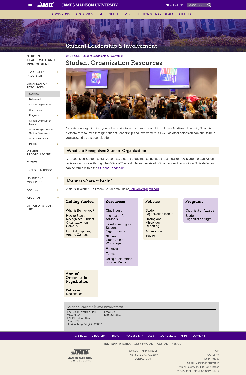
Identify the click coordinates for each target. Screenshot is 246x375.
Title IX (150, 236)
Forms (110, 253)
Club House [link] (35, 110)
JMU (68, 56)
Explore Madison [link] (40, 170)
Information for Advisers (115, 217)
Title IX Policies (211, 359)
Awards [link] (32, 189)
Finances (112, 248)
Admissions (61, 14)
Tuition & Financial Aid (155, 14)
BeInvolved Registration (74, 292)
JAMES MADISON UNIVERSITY (202, 371)
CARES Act (213, 354)
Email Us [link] (109, 311)
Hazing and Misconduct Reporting (153, 222)
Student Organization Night (198, 217)
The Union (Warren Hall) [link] (81, 311)
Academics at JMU (144, 344)
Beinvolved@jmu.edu (144, 189)
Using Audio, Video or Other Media (119, 260)
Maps (184, 335)
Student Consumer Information (203, 363)
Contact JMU (143, 359)
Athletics (186, 14)
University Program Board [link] (39, 152)
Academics (84, 14)
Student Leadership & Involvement (103, 56)
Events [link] (32, 162)
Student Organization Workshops (114, 240)
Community (200, 335)
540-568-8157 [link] (112, 314)
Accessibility (134, 335)
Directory (99, 335)
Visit (128, 14)
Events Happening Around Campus (78, 233)
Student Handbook (111, 168)
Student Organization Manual (160, 212)
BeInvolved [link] (35, 99)
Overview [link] (34, 94)
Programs (34, 115)
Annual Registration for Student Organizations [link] (41, 131)
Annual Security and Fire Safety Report (199, 367)
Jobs (151, 335)
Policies (33, 144)
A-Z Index (81, 335)
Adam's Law (154, 231)
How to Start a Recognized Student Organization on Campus (80, 221)
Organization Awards (200, 210)
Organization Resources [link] (37, 85)
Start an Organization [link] (40, 104)
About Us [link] (34, 197)
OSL (77, 56)
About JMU (163, 344)
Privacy (116, 335)
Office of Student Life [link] (41, 207)
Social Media (167, 335)
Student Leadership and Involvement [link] (41, 60)
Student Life (109, 14)
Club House (114, 210)
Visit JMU (176, 344)
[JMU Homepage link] (80, 361)
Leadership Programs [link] (35, 73)
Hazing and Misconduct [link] (36, 180)
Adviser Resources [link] (39, 138)
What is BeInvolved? (80, 210)
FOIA (216, 350)
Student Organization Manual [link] (40, 122)
